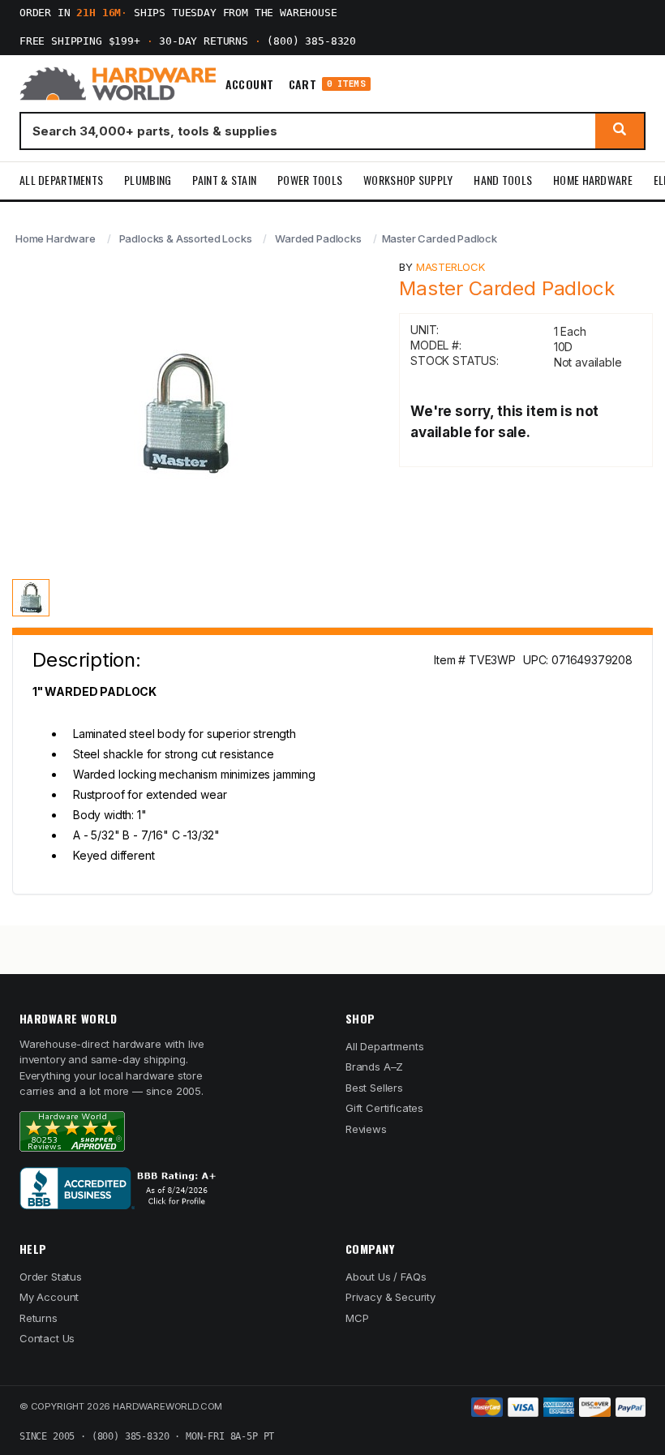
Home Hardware (593, 179)
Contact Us (47, 1338)
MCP (357, 1317)
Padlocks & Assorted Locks (185, 238)
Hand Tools (503, 179)
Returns (38, 1317)
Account (249, 84)
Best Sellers (374, 1087)
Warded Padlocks (318, 238)
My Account (49, 1296)
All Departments (61, 179)
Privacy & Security (390, 1296)
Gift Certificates (384, 1107)
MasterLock (450, 266)
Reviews (366, 1128)
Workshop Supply (408, 179)
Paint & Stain (224, 179)
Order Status (50, 1276)
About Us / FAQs (385, 1276)
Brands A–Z (374, 1066)
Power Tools (309, 179)
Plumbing (147, 179)
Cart (327, 84)
